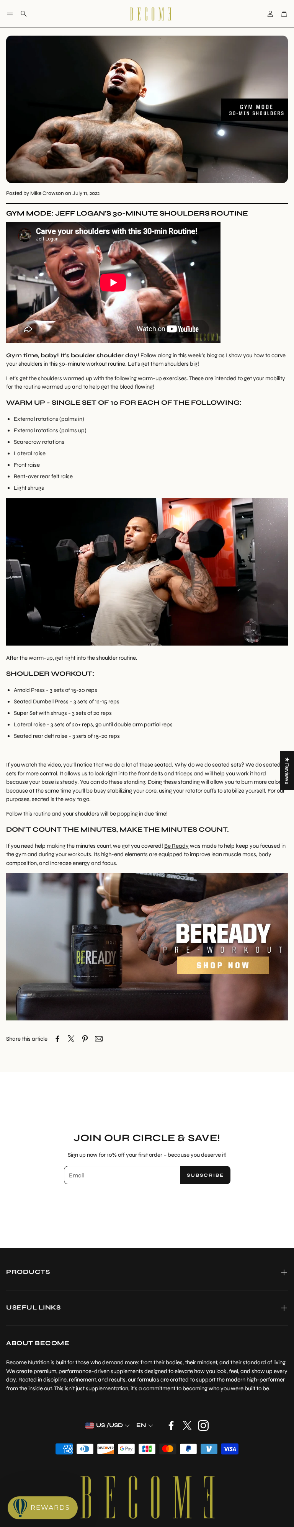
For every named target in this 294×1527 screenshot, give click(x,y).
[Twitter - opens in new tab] (187, 1425)
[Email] (99, 1039)
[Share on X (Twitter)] (71, 1039)
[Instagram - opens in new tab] (203, 1425)
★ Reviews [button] (287, 770)
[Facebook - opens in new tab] (171, 1425)
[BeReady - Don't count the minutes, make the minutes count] (147, 1018)
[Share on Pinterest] (85, 1039)
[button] (10, 13)
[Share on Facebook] (57, 1039)
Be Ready (176, 845)
